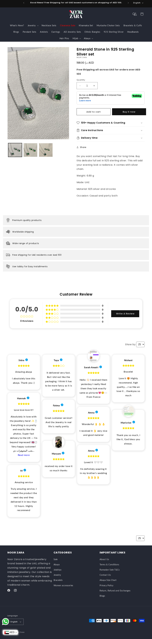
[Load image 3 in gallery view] (46, 150)
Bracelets (58, 580)
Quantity (81, 79)
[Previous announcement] (23, 3)
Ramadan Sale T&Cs (109, 570)
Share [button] (83, 147)
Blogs (102, 596)
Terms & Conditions (109, 565)
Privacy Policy (106, 586)
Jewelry (57, 575)
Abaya (57, 565)
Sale (56, 559)
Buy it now (129, 111)
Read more (24, 455)
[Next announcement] (128, 3)
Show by (130, 344)
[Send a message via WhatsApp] (5, 621)
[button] (134, 14)
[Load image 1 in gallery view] (15, 150)
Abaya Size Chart (108, 580)
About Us (104, 559)
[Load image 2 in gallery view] (30, 150)
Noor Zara (19, 632)
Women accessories (63, 586)
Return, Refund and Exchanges (115, 591)
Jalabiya (57, 570)
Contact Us (105, 575)
